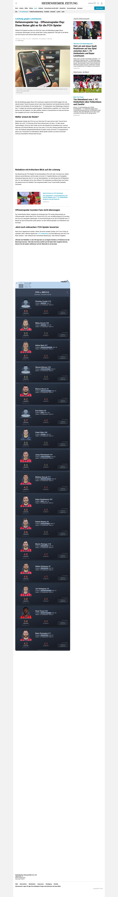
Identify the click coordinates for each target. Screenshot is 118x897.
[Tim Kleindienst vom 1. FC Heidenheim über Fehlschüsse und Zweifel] (87, 84)
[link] (55, 197)
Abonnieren (99, 8)
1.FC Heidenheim (43, 233)
